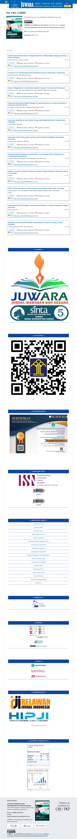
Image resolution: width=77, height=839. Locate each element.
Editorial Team (38, 527)
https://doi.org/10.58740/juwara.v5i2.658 (26, 66)
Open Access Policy (38, 572)
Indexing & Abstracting (38, 558)
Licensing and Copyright (38, 562)
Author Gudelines (38, 538)
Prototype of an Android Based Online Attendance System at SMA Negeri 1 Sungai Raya (36, 73)
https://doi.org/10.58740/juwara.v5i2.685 (26, 198)
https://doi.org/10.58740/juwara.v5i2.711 (26, 181)
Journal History (38, 576)
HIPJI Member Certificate (38, 725)
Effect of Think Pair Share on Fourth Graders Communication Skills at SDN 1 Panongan (36, 188)
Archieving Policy (39, 569)
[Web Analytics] (38, 642)
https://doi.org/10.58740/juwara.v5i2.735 (26, 216)
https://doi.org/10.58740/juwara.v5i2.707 (26, 164)
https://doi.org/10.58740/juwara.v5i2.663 (26, 96)
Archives (14, 7)
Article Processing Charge (38, 579)
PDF (12, 63)
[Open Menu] (6, 2)
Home (7, 7)
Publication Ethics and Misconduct (38, 541)
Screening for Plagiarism (38, 551)
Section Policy (38, 565)
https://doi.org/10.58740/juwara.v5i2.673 (26, 113)
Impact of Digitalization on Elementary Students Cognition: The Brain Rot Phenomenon (36, 88)
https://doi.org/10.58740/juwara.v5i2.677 (26, 130)
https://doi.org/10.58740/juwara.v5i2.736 (26, 233)
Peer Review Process (38, 534)
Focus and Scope (38, 524)
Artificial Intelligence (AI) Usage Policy (38, 555)
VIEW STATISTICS (41, 646)
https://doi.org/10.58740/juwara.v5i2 (38, 31)
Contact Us (38, 583)
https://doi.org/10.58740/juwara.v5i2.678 (26, 147)
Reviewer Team (38, 531)
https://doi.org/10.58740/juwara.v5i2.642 (26, 81)
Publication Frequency (38, 548)
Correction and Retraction (38, 544)
